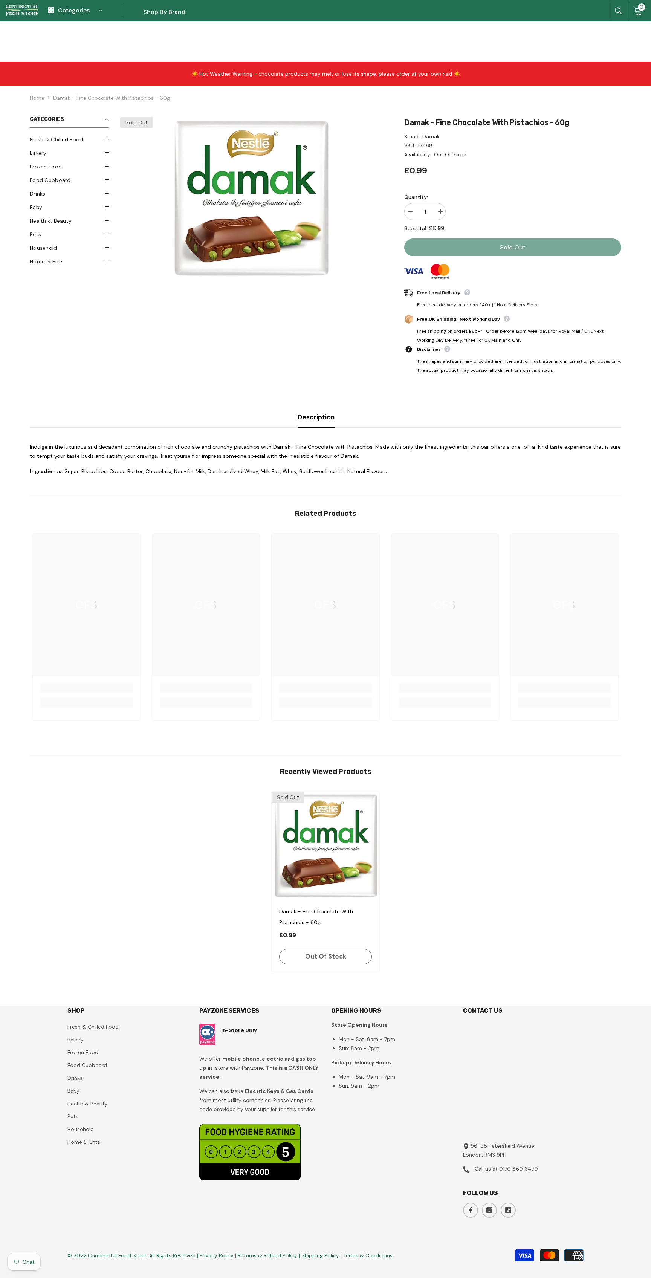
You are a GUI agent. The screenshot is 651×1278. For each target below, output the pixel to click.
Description (316, 417)
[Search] (618, 10)
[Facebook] (470, 1210)
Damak (431, 136)
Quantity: (416, 197)
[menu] (51, 10)
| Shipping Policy (320, 1255)
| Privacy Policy (216, 1255)
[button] (69, 139)
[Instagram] (489, 1210)
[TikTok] (508, 1210)
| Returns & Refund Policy (267, 1255)
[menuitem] (69, 139)
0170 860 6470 (518, 1168)
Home (37, 98)
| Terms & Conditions (367, 1255)
